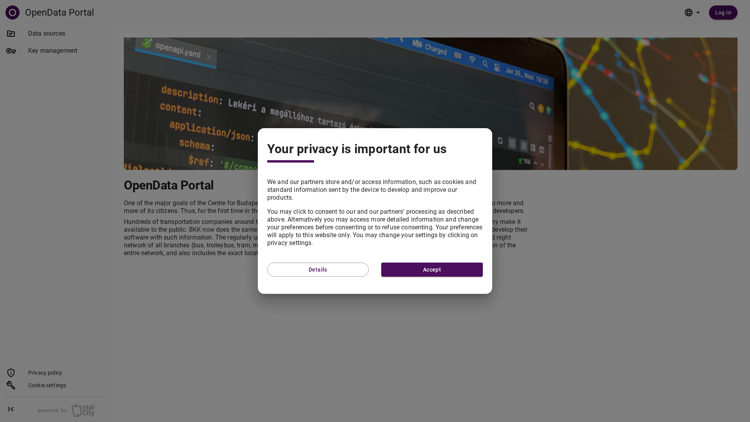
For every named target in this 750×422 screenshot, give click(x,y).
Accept (432, 269)
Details (318, 269)
